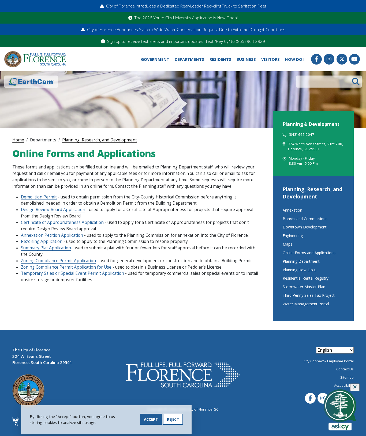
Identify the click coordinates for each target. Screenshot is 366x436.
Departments (189, 59)
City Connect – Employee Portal (329, 361)
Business (246, 59)
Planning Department (301, 261)
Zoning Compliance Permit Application (58, 261)
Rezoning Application (41, 241)
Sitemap (347, 377)
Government (155, 59)
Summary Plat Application (46, 248)
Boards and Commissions (305, 218)
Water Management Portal (306, 303)
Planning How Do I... (300, 269)
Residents (220, 59)
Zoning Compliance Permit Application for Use (66, 267)
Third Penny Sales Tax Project (309, 295)
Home (18, 140)
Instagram (329, 59)
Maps (287, 244)
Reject (173, 419)
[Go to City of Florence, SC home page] (35, 59)
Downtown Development (305, 227)
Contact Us (345, 369)
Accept (151, 419)
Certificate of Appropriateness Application (62, 222)
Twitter (342, 59)
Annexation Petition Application (52, 235)
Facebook (316, 59)
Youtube (354, 59)
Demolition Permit (39, 197)
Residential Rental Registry (305, 278)
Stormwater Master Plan (304, 286)
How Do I (295, 59)
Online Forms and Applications (309, 252)
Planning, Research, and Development (99, 140)
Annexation (292, 210)
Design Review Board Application (53, 209)
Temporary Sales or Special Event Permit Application (72, 273)
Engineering (293, 235)
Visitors (270, 59)
